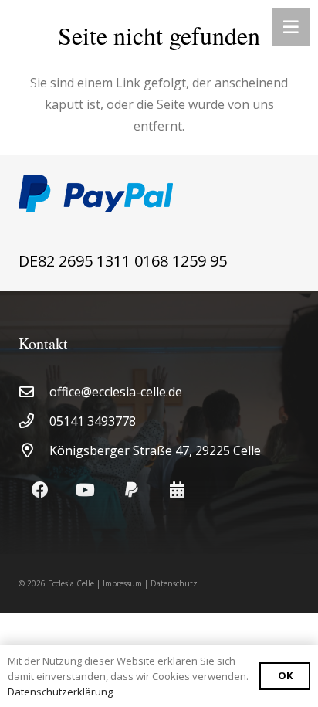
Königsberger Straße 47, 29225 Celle (155, 450)
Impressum (122, 583)
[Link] (159, 193)
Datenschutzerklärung (60, 692)
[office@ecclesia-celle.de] (34, 391)
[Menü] (291, 27)
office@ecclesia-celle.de (115, 391)
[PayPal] (131, 490)
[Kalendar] (177, 490)
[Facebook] (40, 490)
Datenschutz (174, 583)
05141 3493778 (92, 421)
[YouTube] (85, 490)
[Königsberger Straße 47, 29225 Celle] (34, 450)
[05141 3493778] (34, 420)
